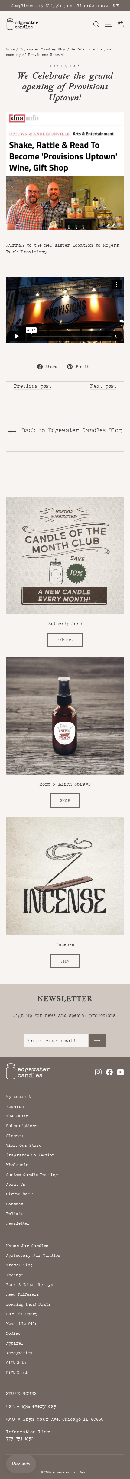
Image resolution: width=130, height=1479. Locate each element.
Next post (103, 386)
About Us (15, 1184)
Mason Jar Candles (27, 1245)
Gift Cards (18, 1372)
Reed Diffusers (22, 1294)
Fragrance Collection (30, 1155)
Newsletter (18, 1223)
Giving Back (19, 1193)
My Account (18, 1096)
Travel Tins (19, 1264)
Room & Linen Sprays (29, 1284)
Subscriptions (21, 1125)
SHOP (65, 800)
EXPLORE (65, 640)
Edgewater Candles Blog (42, 49)
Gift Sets (16, 1362)
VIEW (65, 961)
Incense (14, 1274)
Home (10, 49)
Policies (15, 1213)
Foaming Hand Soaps (28, 1304)
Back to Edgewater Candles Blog (70, 430)
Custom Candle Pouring (32, 1174)
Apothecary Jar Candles (33, 1255)
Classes (14, 1135)
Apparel (14, 1343)
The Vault (17, 1116)
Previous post (32, 386)
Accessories (19, 1352)
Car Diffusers (21, 1313)
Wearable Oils (21, 1323)
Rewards (15, 1106)
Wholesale (17, 1164)
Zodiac (13, 1333)
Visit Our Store (23, 1145)
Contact (14, 1203)
